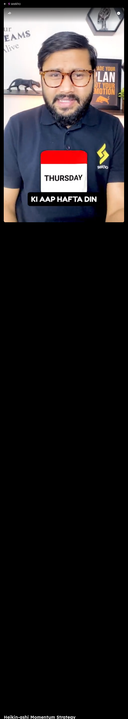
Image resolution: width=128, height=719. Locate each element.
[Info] (119, 13)
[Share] (9, 13)
